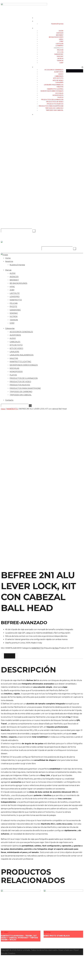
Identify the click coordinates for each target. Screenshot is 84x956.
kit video (4, 932)
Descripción (9, 656)
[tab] (9, 655)
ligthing (47, 932)
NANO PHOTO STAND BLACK (57, 936)
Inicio (3, 409)
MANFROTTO (12, 409)
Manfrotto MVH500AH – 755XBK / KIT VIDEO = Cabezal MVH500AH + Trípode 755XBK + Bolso (19, 938)
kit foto (55, 648)
